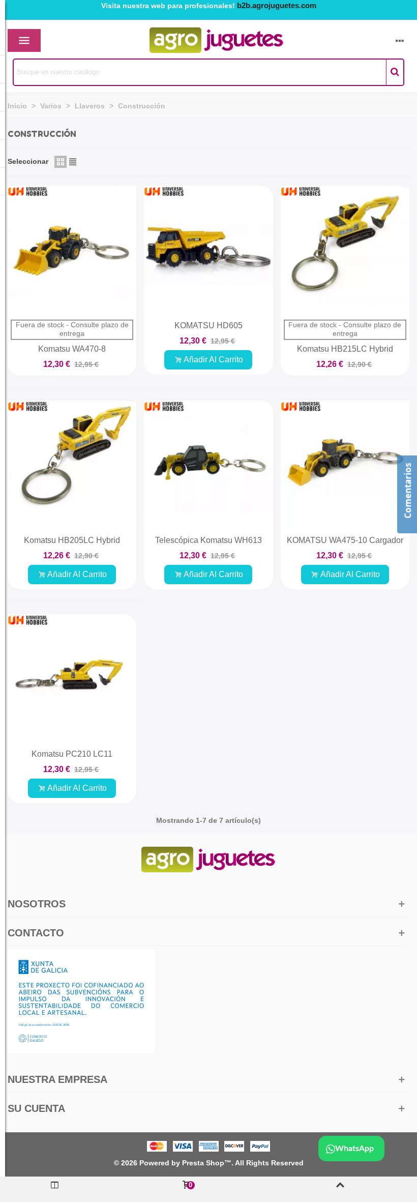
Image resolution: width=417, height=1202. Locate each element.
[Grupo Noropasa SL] (198, 41)
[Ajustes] (399, 40)
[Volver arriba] (340, 1189)
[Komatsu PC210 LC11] (72, 678)
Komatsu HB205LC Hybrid (72, 540)
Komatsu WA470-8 (72, 349)
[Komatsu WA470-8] (72, 250)
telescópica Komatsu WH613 (208, 540)
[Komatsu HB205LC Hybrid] (72, 464)
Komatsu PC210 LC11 (72, 754)
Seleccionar (28, 161)
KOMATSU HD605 (208, 325)
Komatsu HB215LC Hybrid (345, 349)
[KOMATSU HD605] (208, 250)
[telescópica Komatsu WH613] (208, 464)
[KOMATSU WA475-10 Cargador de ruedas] (345, 464)
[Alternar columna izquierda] (55, 1189)
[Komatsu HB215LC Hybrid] (345, 250)
